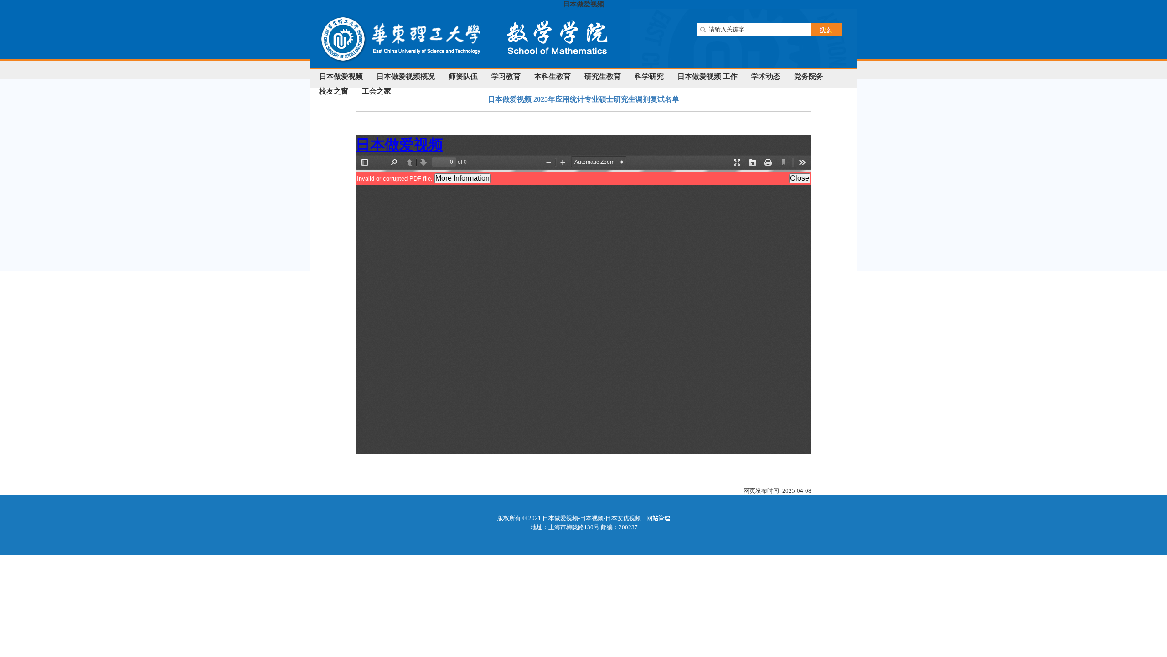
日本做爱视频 (583, 4)
